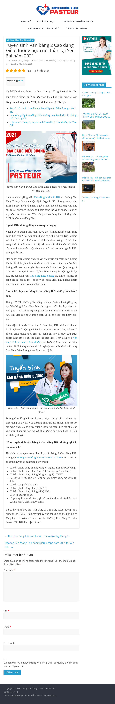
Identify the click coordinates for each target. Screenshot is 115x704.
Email (7, 626)
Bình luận (9, 570)
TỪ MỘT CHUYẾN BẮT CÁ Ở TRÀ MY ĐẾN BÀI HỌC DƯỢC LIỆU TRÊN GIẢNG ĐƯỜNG (95, 115)
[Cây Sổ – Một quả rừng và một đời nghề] (88, 103)
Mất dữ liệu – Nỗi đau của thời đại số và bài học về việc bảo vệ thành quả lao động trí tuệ (96, 179)
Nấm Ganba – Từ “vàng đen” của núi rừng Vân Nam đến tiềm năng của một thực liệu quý (95, 158)
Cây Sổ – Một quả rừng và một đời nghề (96, 94)
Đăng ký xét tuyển (77, 28)
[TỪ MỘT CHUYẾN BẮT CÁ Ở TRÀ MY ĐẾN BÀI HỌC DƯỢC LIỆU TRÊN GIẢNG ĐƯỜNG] (88, 124)
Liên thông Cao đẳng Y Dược (77, 21)
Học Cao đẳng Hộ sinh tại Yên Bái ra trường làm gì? (36, 536)
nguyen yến (25, 60)
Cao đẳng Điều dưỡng (42, 275)
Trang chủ (25, 21)
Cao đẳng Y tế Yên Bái (47, 197)
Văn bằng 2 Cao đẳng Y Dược (44, 28)
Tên (6, 610)
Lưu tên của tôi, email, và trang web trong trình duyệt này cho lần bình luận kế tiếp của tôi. (41, 664)
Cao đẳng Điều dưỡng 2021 (21, 64)
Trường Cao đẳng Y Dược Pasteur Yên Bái (40, 457)
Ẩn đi (20, 80)
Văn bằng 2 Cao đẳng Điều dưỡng (20, 40)
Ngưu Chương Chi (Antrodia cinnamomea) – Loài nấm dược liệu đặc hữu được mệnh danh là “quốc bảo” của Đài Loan (96, 137)
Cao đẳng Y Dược (45, 21)
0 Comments (39, 60)
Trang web (9, 643)
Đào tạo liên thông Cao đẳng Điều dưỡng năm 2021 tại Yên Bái (39, 545)
